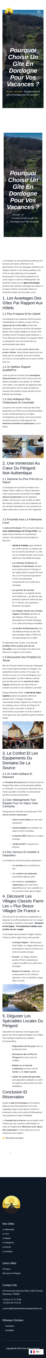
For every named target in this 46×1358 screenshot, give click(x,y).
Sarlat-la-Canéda (20, 545)
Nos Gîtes (8, 1223)
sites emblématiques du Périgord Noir (20, 531)
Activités (18, 91)
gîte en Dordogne (32, 283)
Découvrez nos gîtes (14, 1138)
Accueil (9, 91)
